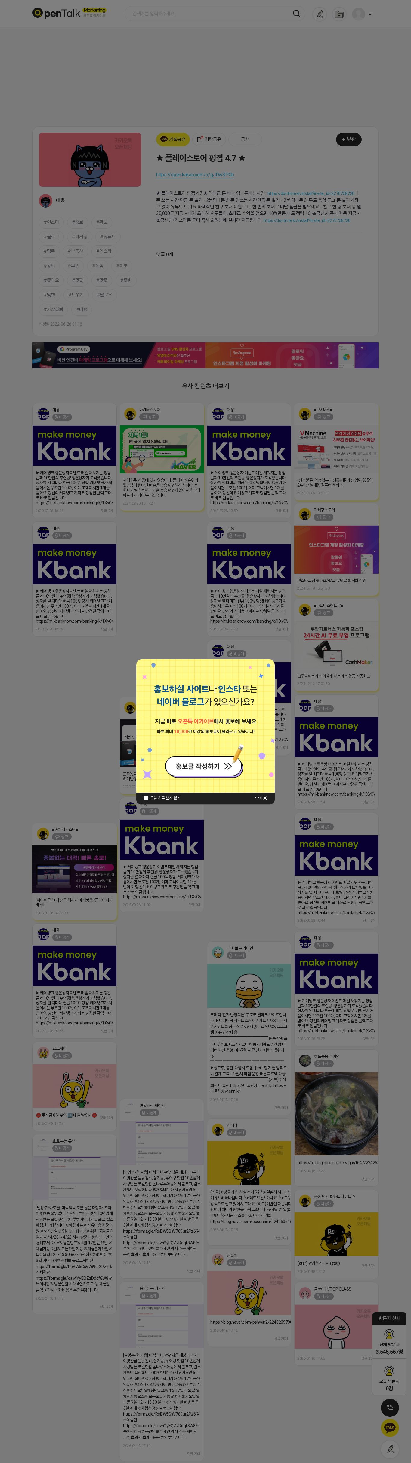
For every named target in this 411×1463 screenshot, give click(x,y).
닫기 (258, 798)
